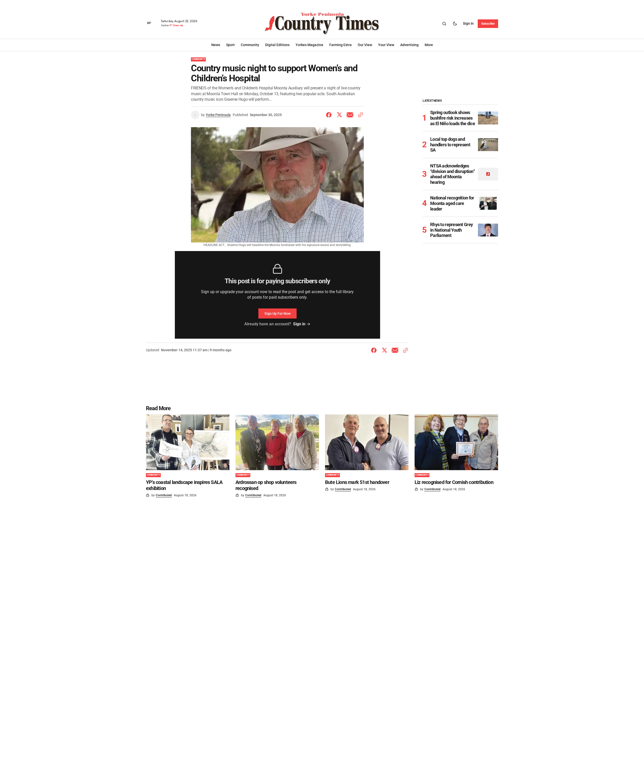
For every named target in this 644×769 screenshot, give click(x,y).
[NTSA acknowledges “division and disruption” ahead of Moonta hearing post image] (488, 174)
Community (198, 59)
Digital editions (277, 45)
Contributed (164, 495)
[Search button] (444, 24)
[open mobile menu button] (149, 23)
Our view (365, 45)
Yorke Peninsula (218, 115)
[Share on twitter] (339, 115)
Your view (386, 45)
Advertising (409, 45)
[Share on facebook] (330, 115)
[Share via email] (350, 115)
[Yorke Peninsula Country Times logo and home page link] (321, 24)
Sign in (468, 23)
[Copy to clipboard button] (359, 115)
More (429, 45)
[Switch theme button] (455, 24)
